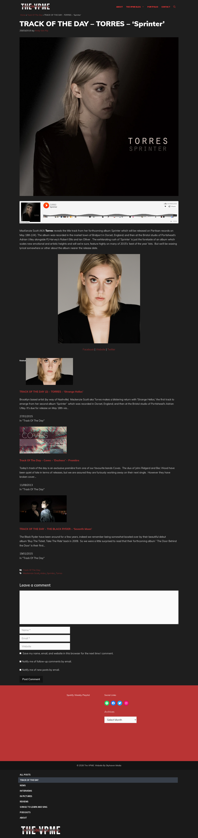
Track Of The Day (34, 15)
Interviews (26, 790)
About (119, 6)
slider (43, 573)
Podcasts (25, 812)
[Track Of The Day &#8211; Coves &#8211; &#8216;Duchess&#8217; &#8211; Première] (43, 452)
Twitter (111, 349)
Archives (109, 711)
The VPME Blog (133, 6)
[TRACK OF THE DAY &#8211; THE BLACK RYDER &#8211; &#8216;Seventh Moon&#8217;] (43, 521)
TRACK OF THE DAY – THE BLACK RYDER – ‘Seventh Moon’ (56, 529)
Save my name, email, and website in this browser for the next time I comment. (68, 653)
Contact (165, 6)
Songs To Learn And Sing (33, 806)
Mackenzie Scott (31, 573)
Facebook (88, 349)
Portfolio (152, 6)
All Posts (25, 774)
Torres (59, 573)
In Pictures (26, 796)
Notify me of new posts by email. (41, 669)
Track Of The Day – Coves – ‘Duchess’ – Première (49, 460)
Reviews (24, 801)
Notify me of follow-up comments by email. (47, 661)
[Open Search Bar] (174, 7)
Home (22, 15)
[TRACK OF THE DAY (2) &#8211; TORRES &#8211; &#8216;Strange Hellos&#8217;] (49, 384)
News (23, 785)
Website (100, 349)
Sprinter (51, 573)
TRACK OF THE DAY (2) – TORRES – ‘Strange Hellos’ (51, 391)
